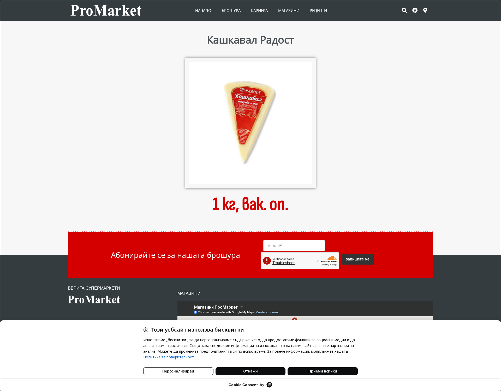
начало (203, 10)
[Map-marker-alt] (425, 10)
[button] (404, 10)
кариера (259, 10)
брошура (231, 10)
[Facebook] (415, 10)
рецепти (318, 10)
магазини (288, 10)
